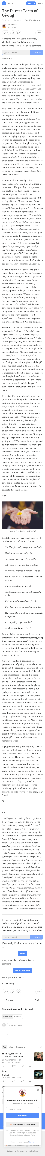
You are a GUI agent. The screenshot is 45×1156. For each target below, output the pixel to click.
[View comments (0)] (12, 32)
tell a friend (30, 943)
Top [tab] (4, 1047)
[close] (38, 1090)
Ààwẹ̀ (4, 1071)
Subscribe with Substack (24, 1124)
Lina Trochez (21, 531)
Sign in (40, 3)
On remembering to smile (12, 1060)
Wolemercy (12, 25)
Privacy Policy (30, 1135)
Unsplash (32, 531)
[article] (22, 1059)
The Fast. (5, 1075)
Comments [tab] (7, 1017)
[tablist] (12, 1016)
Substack (10, 1151)
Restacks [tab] (17, 1017)
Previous (9, 1000)
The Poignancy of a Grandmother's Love (12, 1055)
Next (37, 1000)
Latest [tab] (11, 1047)
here (32, 927)
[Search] (40, 1047)
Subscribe (31, 3)
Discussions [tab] (20, 1047)
